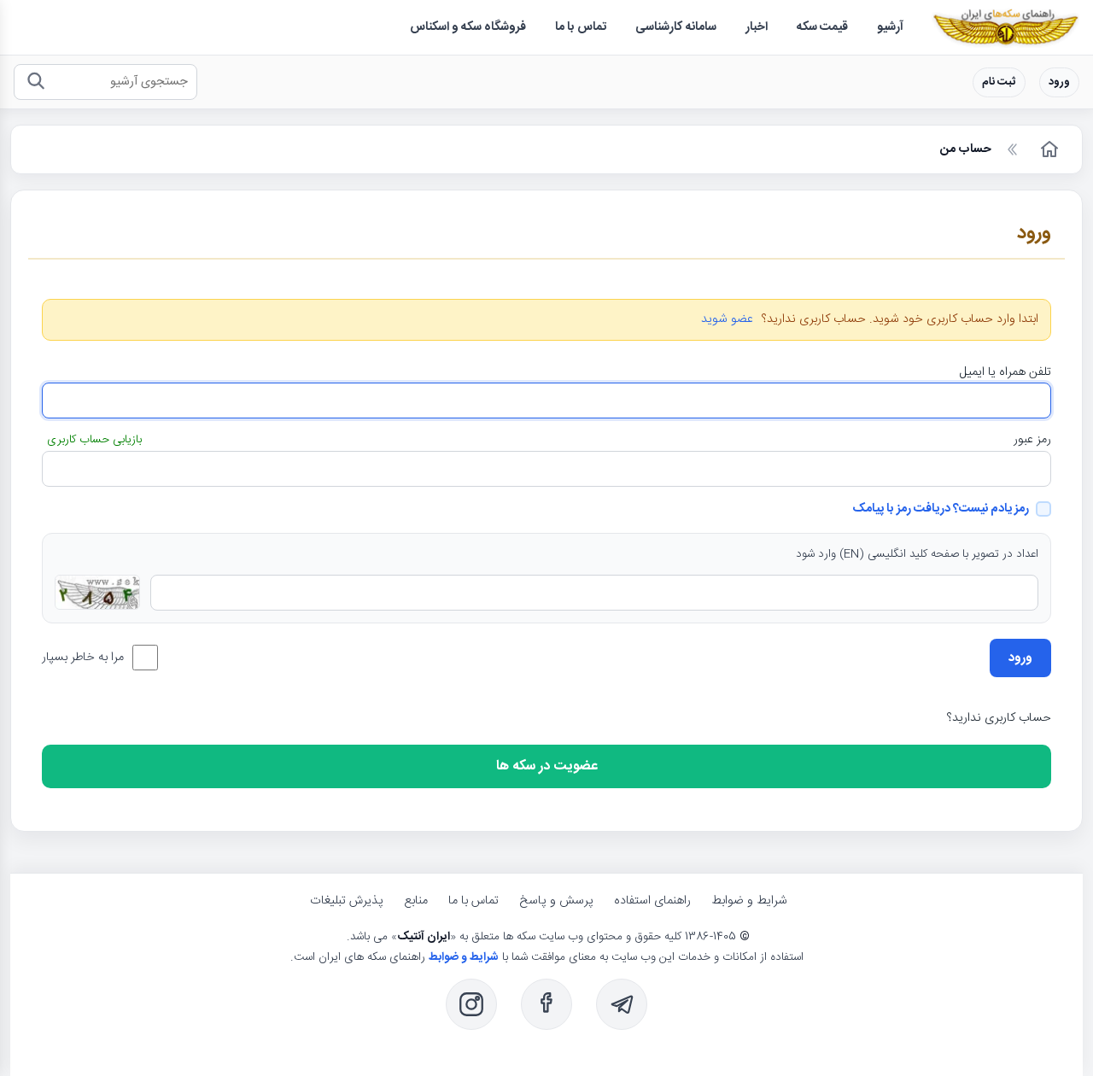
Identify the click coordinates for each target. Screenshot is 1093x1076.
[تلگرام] (621, 1004)
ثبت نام (999, 82)
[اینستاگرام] (471, 1004)
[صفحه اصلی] (1048, 149)
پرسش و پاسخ (556, 901)
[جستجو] (35, 82)
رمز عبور (1032, 440)
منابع (416, 901)
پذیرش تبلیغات (346, 901)
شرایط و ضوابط (749, 901)
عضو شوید (727, 320)
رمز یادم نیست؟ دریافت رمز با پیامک (940, 509)
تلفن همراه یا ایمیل (1005, 372)
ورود (1059, 82)
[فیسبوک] (546, 1004)
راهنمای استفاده (652, 901)
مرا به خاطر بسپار (83, 657)
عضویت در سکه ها (547, 766)
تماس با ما (473, 901)
